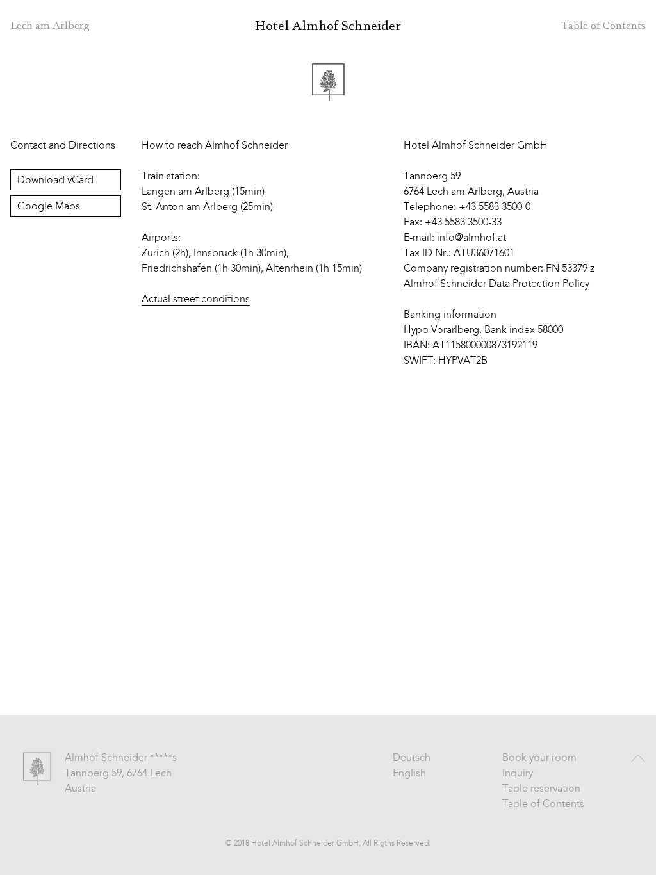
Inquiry (517, 774)
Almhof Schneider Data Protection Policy (496, 284)
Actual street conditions (196, 300)
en (552, 25)
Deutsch (411, 758)
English (409, 774)
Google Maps (48, 207)
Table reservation (541, 789)
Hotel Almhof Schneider (328, 26)
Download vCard (55, 181)
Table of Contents (543, 804)
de (527, 25)
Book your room (539, 758)
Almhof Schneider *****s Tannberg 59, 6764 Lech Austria (121, 773)
